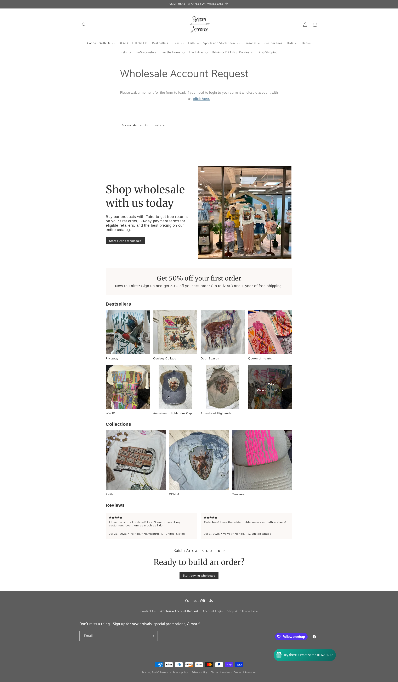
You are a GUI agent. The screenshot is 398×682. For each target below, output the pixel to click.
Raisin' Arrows (160, 672)
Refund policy (180, 672)
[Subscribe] (152, 636)
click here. (201, 99)
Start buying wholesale (125, 240)
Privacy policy (199, 672)
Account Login (213, 611)
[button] (84, 24)
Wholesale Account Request (179, 611)
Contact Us (148, 611)
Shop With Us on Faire (242, 611)
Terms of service (220, 672)
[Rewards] (305, 655)
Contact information (245, 672)
